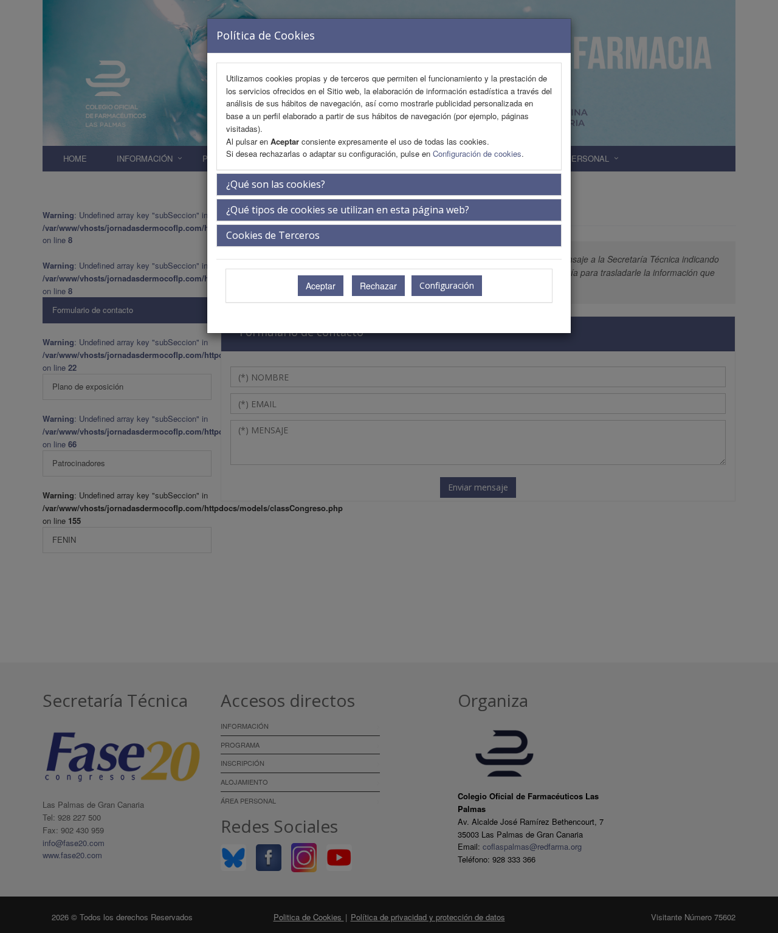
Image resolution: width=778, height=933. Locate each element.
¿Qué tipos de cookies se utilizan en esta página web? (347, 209)
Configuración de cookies (477, 153)
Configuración (446, 285)
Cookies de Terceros (273, 235)
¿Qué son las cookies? (275, 184)
